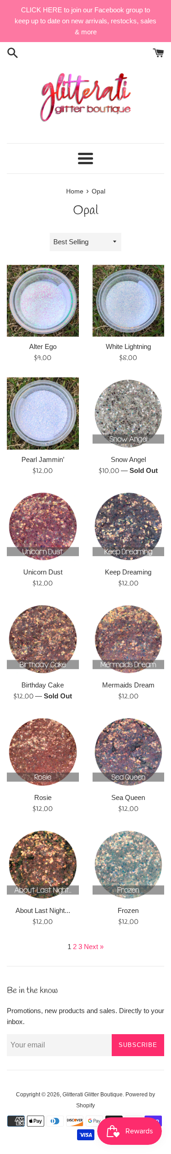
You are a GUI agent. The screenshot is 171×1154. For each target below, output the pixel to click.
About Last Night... (43, 910)
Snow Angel (128, 459)
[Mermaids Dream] (129, 639)
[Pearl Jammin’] (43, 413)
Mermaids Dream (128, 685)
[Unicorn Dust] (43, 526)
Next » (94, 946)
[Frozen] (129, 864)
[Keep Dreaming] (129, 526)
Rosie (43, 797)
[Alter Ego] (43, 301)
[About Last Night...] (43, 864)
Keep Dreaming (128, 572)
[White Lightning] (129, 301)
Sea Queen (128, 797)
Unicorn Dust (42, 572)
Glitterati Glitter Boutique (92, 1094)
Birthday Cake (42, 685)
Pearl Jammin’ (42, 459)
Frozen (128, 910)
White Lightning (128, 346)
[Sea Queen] (129, 752)
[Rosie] (43, 752)
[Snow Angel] (129, 413)
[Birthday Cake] (43, 639)
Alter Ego (43, 346)
